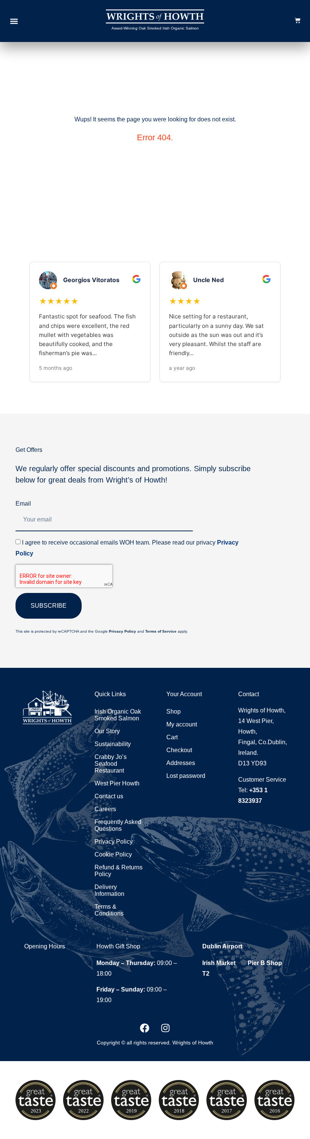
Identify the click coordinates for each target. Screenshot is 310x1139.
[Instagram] (165, 1027)
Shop (173, 711)
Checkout (179, 750)
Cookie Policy (113, 854)
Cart (172, 737)
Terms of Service (161, 631)
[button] (14, 21)
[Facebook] (144, 1027)
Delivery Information (109, 890)
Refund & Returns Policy (119, 870)
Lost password (185, 776)
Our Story (107, 731)
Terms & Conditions (109, 910)
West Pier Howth (117, 783)
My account (181, 724)
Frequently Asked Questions (118, 825)
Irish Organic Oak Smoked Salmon (118, 715)
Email (23, 503)
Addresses (180, 763)
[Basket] (297, 20)
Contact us (109, 796)
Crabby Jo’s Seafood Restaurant (111, 764)
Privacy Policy (122, 631)
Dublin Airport (222, 946)
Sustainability (113, 744)
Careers (105, 809)
